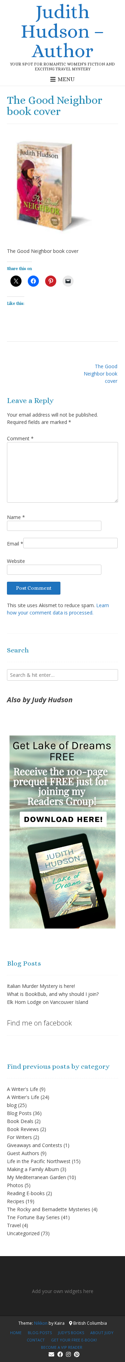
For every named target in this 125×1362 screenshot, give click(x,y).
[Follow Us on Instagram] (68, 1354)
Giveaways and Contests (34, 1145)
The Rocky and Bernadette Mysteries (48, 1209)
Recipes (15, 1201)
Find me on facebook (39, 1023)
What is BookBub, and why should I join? (53, 994)
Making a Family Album (33, 1169)
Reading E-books (26, 1193)
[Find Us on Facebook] (60, 1354)
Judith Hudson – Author (63, 31)
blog (12, 1105)
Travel (14, 1225)
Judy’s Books (71, 1332)
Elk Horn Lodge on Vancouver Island (47, 1002)
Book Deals (20, 1121)
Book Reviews (23, 1129)
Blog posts (40, 1332)
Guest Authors (23, 1153)
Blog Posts (19, 1113)
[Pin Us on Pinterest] (77, 1354)
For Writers (19, 1137)
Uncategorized (23, 1233)
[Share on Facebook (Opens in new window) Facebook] (33, 281)
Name (16, 517)
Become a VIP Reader (61, 1347)
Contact (36, 1339)
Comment (20, 438)
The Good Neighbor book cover (100, 373)
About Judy (102, 1332)
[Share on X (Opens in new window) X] (16, 281)
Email (15, 543)
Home (16, 1332)
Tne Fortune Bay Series (33, 1217)
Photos (15, 1185)
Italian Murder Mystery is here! (41, 986)
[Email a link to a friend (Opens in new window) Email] (68, 281)
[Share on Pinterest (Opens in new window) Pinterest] (50, 281)
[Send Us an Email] (51, 1354)
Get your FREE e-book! (74, 1339)
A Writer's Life (22, 1089)
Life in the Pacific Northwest (38, 1161)
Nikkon (41, 1323)
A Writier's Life (23, 1097)
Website (16, 561)
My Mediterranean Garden (36, 1177)
